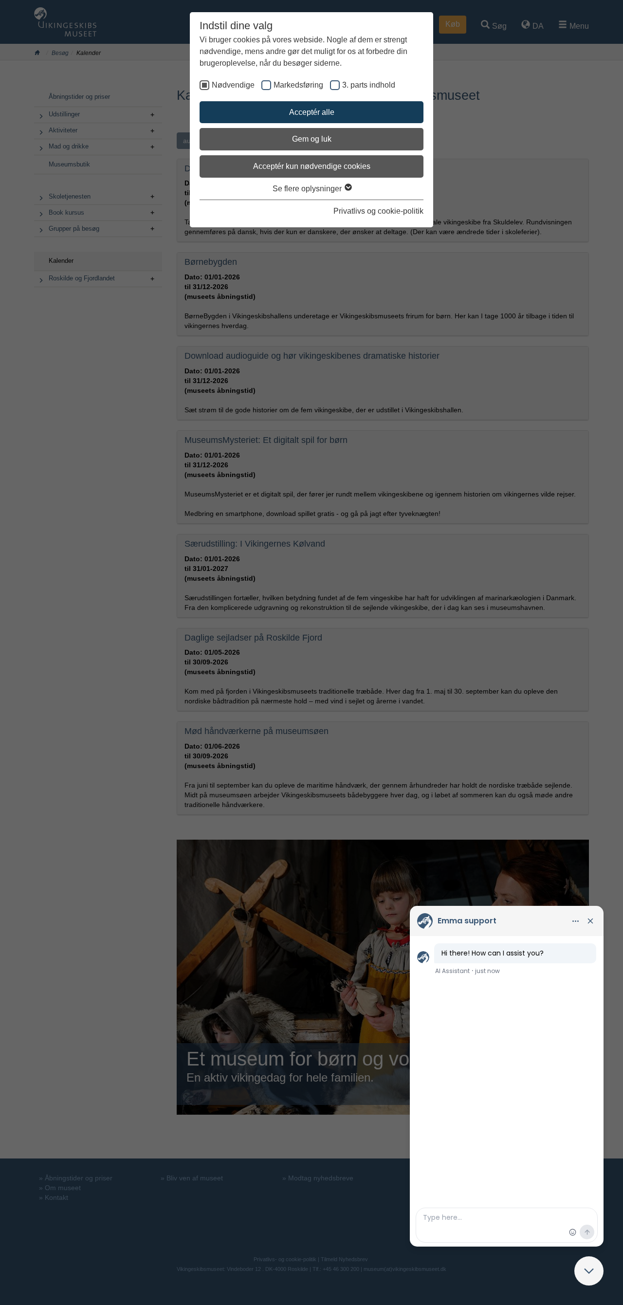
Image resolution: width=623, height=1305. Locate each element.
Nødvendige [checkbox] (233, 85)
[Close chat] (589, 1271)
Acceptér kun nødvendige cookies (311, 166)
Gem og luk (311, 139)
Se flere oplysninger (308, 188)
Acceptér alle (311, 112)
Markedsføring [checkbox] (298, 85)
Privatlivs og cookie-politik (378, 211)
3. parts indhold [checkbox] (368, 85)
